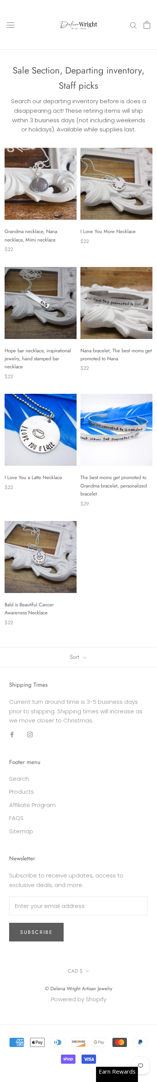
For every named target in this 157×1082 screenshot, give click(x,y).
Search (19, 779)
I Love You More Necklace (108, 231)
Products (21, 792)
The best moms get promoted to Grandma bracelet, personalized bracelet (113, 485)
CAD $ (75, 971)
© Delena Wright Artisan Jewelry (78, 988)
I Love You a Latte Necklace (33, 477)
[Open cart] (147, 25)
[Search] (133, 24)
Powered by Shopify (78, 999)
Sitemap (21, 831)
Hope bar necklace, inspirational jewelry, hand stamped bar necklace (38, 359)
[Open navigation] (10, 25)
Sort (75, 657)
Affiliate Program (32, 805)
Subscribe (36, 932)
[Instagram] (30, 734)
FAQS (16, 818)
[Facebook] (12, 734)
